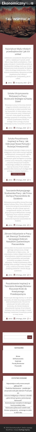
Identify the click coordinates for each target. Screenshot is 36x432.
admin (10, 83)
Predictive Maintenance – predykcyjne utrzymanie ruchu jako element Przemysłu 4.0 (18, 390)
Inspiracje (18, 361)
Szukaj (29, 337)
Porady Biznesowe (18, 363)
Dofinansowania (18, 359)
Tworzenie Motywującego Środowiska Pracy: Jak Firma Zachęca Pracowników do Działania (18, 194)
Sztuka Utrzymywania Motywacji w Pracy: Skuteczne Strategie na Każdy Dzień (18, 97)
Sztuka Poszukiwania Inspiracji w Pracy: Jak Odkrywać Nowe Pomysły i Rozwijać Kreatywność (18, 142)
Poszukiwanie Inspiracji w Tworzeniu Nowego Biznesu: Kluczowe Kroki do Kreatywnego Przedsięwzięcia (18, 288)
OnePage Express (24, 430)
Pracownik (18, 366)
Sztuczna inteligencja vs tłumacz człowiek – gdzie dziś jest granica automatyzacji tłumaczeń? (18, 398)
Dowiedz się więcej (18, 174)
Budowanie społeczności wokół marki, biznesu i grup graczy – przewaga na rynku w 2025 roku (18, 410)
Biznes (18, 356)
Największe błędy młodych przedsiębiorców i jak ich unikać (18, 51)
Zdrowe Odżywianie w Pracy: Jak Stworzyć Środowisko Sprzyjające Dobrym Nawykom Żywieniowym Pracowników (18, 239)
